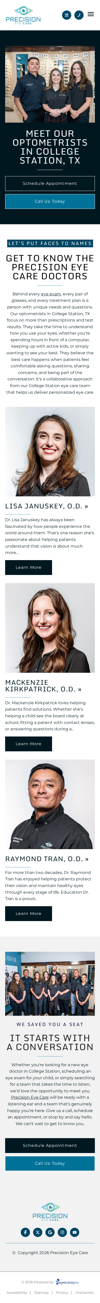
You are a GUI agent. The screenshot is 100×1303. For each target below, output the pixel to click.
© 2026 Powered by (38, 1282)
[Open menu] (91, 14)
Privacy (62, 1292)
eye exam (51, 294)
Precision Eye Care (30, 1097)
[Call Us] (79, 15)
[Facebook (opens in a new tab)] (25, 1232)
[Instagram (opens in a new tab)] (62, 1232)
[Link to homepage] (23, 15)
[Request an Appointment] (66, 15)
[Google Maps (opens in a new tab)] (50, 1232)
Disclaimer (85, 1292)
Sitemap (41, 1292)
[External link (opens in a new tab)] (37, 1232)
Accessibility (16, 1292)
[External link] (50, 1212)
